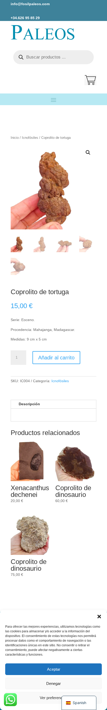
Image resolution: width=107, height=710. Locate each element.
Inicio (15, 138)
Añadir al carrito (56, 357)
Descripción (29, 404)
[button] (99, 616)
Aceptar (53, 669)
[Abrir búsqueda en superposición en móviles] (53, 57)
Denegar (53, 683)
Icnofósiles (30, 138)
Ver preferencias (54, 697)
